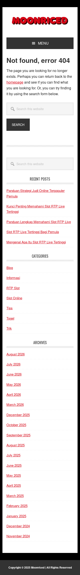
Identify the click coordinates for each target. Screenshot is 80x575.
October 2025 (16, 424)
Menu (43, 43)
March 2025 (15, 495)
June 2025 (14, 465)
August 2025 (15, 445)
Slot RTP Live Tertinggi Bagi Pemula (32, 231)
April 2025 (13, 485)
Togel (10, 318)
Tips (9, 308)
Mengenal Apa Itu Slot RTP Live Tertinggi (36, 242)
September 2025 (18, 435)
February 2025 (17, 505)
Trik (9, 328)
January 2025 (16, 515)
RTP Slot (13, 287)
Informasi (13, 277)
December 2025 (18, 414)
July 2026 (13, 364)
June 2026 (14, 374)
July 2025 (13, 455)
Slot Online (14, 298)
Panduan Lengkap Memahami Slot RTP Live (38, 221)
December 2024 (18, 526)
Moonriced (40, 20)
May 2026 (13, 384)
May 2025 (13, 475)
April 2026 (13, 394)
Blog (9, 267)
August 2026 (15, 354)
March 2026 (15, 404)
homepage (14, 82)
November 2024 (18, 536)
